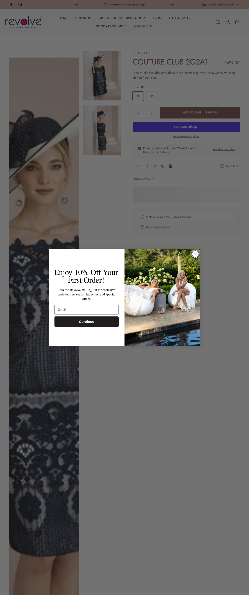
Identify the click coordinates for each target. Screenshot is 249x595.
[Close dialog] (195, 254)
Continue (86, 322)
